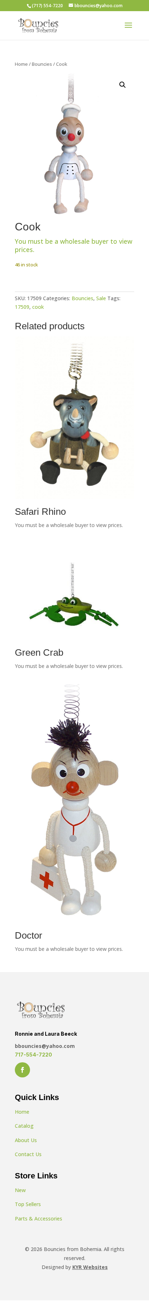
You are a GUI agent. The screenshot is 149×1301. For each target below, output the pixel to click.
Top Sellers (28, 1204)
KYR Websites (90, 1267)
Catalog (24, 1125)
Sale (101, 298)
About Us (26, 1140)
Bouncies (42, 64)
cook (38, 306)
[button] (122, 84)
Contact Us (28, 1154)
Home (21, 64)
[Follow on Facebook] (22, 1069)
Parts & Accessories (38, 1218)
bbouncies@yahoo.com (45, 1046)
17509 (22, 306)
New (20, 1190)
